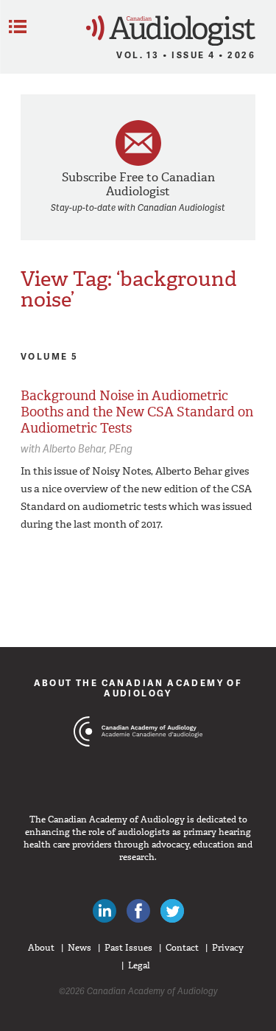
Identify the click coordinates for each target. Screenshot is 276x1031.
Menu (17, 26)
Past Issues (128, 948)
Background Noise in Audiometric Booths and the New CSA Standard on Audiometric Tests (137, 411)
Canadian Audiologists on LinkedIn (104, 911)
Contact (182, 948)
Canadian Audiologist (170, 30)
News (79, 948)
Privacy (228, 948)
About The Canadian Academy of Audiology (138, 688)
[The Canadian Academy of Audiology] (138, 759)
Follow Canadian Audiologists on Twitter (172, 911)
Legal (139, 965)
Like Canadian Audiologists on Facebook (138, 911)
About (41, 948)
